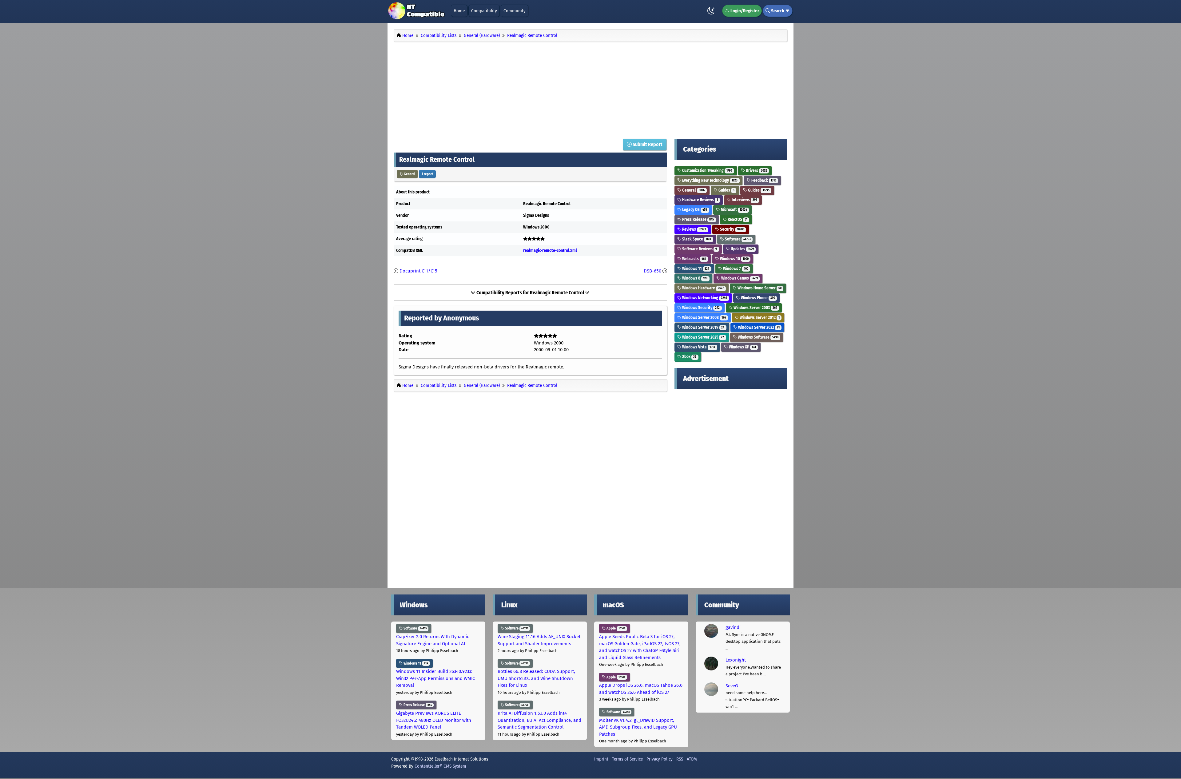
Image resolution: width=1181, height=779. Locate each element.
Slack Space (696, 239)
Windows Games (739, 278)
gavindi (733, 627)
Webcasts (693, 258)
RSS (679, 759)
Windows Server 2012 (759, 317)
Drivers (756, 170)
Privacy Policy (659, 759)
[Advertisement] (590, 89)
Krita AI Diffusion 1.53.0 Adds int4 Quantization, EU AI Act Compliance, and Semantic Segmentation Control (539, 720)
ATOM (692, 759)
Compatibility (484, 11)
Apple (615, 628)
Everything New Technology (709, 180)
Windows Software (757, 337)
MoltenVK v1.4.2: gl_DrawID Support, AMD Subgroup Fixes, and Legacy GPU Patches (638, 727)
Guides (726, 190)
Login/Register (744, 11)
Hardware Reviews (699, 199)
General (409, 174)
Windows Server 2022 (758, 327)
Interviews (744, 199)
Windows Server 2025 (702, 337)
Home (459, 11)
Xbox (688, 356)
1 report (427, 174)
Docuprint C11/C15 (418, 271)
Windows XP (742, 347)
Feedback (763, 180)
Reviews (693, 229)
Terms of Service (627, 759)
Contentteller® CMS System (440, 766)
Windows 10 (734, 258)
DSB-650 (652, 271)
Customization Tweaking (706, 170)
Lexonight (736, 660)
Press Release (697, 219)
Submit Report (647, 144)
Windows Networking (704, 298)
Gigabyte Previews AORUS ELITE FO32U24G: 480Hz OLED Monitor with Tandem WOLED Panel (433, 720)
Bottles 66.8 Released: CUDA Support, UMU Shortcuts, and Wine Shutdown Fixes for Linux (536, 678)
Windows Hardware (702, 288)
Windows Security (700, 307)
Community (514, 11)
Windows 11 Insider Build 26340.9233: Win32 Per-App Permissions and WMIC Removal (435, 678)
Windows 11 (695, 268)
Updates (742, 249)
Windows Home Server (759, 288)
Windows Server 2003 (755, 307)
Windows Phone (757, 298)
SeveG (732, 686)
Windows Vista (698, 347)
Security (731, 229)
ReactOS (737, 219)
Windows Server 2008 (703, 317)
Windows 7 (735, 268)
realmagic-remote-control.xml (550, 250)
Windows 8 (694, 278)
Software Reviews (699, 249)
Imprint (601, 759)
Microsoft (733, 209)
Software (737, 239)
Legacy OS (694, 209)
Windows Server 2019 (702, 327)
